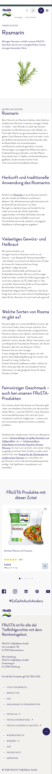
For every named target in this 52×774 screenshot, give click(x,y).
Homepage (18, 17)
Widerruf (12, 741)
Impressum (12, 758)
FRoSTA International (18, 720)
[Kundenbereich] (33, 10)
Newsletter (13, 693)
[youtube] (48, 591)
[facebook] (4, 591)
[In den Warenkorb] (45, 566)
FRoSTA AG (12, 714)
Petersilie (18, 194)
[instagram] (15, 591)
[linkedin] (26, 591)
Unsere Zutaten (30, 17)
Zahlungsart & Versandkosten (23, 704)
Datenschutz (14, 752)
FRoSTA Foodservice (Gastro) (23, 725)
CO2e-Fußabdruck (17, 687)
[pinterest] (37, 591)
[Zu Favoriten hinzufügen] (45, 509)
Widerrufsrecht (15, 735)
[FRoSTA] (7, 12)
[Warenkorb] (41, 10)
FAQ (9, 698)
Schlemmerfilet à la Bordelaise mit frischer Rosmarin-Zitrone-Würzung (23, 444)
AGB (9, 746)
